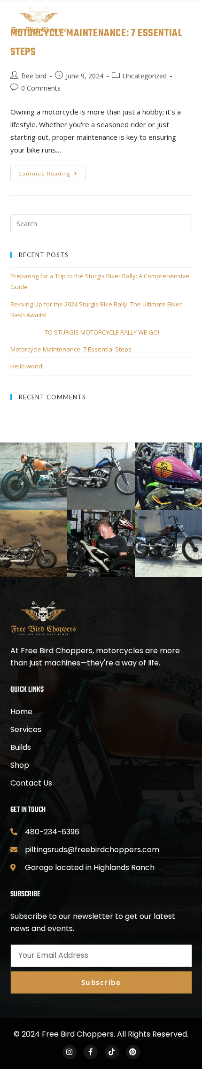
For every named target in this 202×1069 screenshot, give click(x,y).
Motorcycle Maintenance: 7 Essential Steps (71, 349)
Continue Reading (51, 171)
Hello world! (27, 366)
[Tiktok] (112, 1052)
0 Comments (41, 88)
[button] (111, 20)
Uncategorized (145, 75)
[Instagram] (69, 1052)
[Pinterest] (133, 1052)
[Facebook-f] (91, 1052)
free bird (34, 75)
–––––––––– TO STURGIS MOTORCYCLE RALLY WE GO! (84, 332)
